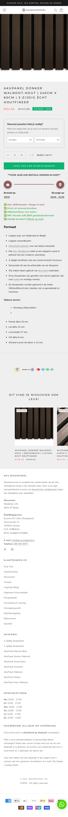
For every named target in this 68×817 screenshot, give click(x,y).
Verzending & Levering (15, 602)
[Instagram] (12, 549)
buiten (17, 279)
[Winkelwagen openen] (61, 10)
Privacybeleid (10, 597)
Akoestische (14, 246)
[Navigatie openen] (4, 10)
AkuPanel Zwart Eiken (15, 661)
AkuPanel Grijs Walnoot (16, 682)
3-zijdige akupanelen (14, 640)
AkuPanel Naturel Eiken (15, 651)
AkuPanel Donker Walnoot (17, 656)
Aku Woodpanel (21, 251)
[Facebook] (5, 549)
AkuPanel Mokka (12, 677)
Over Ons (8, 566)
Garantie (8, 623)
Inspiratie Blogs (11, 587)
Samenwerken (11, 571)
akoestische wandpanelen (44, 489)
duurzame (43, 270)
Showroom (9, 576)
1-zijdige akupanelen (14, 646)
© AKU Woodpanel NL (34, 779)
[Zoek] (55, 10)
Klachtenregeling (12, 613)
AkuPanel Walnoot (13, 672)
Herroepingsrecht (12, 608)
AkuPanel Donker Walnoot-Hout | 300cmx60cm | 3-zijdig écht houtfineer (34, 453)
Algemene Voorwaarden (16, 592)
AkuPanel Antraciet (13, 666)
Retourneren (10, 618)
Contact (7, 582)
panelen (25, 246)
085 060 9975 (21, 543)
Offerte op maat (35, 219)
